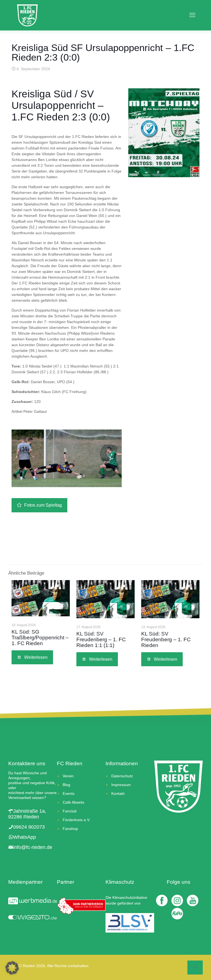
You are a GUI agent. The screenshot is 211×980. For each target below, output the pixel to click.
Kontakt (117, 793)
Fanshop (70, 828)
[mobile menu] (190, 15)
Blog (66, 785)
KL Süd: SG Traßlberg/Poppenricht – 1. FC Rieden (40, 637)
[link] (163, 132)
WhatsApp (24, 837)
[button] (12, 968)
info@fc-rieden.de (32, 847)
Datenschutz (122, 776)
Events (68, 793)
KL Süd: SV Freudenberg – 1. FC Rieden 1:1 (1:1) (101, 639)
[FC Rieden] (27, 15)
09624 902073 (29, 827)
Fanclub (70, 811)
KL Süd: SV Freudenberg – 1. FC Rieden (166, 639)
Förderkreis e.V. (76, 820)
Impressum (121, 785)
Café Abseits (73, 802)
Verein (68, 776)
